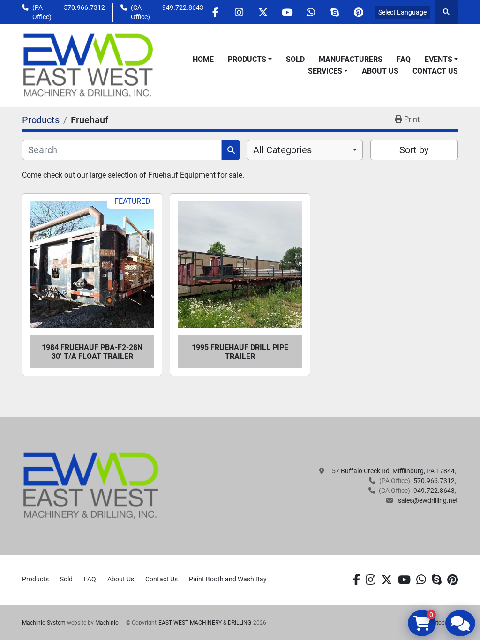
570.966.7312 (84, 7)
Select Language (402, 12)
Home (203, 59)
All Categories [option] (282, 150)
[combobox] (305, 150)
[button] (250, 59)
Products (247, 59)
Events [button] (438, 59)
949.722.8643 (182, 7)
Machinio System (44, 622)
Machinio (107, 622)
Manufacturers (350, 59)
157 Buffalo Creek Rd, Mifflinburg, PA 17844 (391, 471)
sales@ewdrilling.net (427, 500)
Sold (295, 59)
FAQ (404, 59)
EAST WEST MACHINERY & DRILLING (204, 622)
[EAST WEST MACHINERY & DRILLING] (91, 485)
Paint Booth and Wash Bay (228, 579)
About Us (380, 71)
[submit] (231, 150)
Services (325, 71)
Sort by (413, 150)
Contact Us (435, 71)
